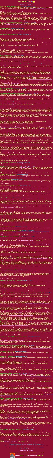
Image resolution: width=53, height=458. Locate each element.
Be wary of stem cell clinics (37, 223)
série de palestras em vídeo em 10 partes (26, 167)
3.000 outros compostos (18, 312)
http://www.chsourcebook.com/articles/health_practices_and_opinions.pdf (15, 24)
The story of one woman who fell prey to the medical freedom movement (18, 418)
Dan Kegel (10, 152)
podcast (21, 172)
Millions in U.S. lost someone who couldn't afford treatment (39, 258)
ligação (45, 99)
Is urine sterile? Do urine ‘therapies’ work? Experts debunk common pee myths (21, 315)
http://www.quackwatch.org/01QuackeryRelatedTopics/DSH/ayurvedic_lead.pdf (40, 79)
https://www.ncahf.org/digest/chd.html (43, 445)
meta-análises (22, 425)
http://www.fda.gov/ (41, 447)
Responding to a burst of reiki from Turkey (10, 441)
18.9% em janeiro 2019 (10, 257)
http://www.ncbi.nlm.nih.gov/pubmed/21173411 (14, 32)
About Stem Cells (38, 317)
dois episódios (23, 163)
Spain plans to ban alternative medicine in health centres (24, 240)
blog (13, 104)
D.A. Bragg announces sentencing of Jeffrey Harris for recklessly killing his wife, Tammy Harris (26, 325)
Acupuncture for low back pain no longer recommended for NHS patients (23, 177)
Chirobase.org (18, 349)
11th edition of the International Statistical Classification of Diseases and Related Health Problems (34, 243)
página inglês (26, 444)
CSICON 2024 (9, 395)
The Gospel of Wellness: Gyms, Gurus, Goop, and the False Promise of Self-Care (23, 374)
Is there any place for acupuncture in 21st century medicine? (16, 198)
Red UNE (6, 278)
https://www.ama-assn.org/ (31, 448)
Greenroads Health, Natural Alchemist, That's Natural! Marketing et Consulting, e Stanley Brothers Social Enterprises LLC (30, 231)
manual (17, 152)
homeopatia (42, 237)
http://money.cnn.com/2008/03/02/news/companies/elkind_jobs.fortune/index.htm (15, 59)
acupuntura (38, 237)
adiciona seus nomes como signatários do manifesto (29, 271)
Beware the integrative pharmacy (45, 132)
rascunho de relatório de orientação (22, 176)
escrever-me (42, 444)
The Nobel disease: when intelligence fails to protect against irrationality (24, 282)
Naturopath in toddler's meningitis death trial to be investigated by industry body (39, 182)
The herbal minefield (42, 128)
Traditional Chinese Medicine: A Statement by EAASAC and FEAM (42, 266)
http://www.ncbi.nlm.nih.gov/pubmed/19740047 (39, 8)
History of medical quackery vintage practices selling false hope (20, 354)
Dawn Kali (5, 400)
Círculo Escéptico (15, 277)
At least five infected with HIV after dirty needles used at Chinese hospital (17, 228)
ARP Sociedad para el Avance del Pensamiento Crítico (27, 277)
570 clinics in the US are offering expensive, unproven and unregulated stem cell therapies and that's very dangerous (25, 210)
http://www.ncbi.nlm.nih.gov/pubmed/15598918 (11, 83)
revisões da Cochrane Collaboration (9, 207)
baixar (48, 103)
